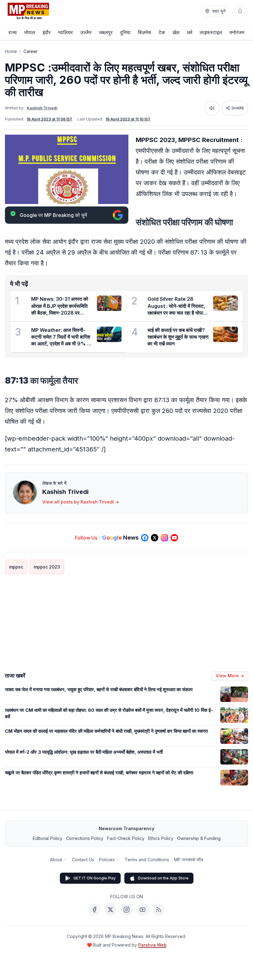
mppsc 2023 (47, 566)
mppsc (16, 566)
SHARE (237, 108)
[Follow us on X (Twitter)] (154, 537)
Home (11, 51)
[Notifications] (240, 11)
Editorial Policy (47, 838)
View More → (230, 675)
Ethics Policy (160, 838)
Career (30, 51)
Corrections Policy (84, 838)
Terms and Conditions (147, 859)
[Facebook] (94, 909)
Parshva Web (152, 945)
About (56, 859)
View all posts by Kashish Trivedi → (80, 501)
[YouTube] (142, 909)
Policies (107, 859)
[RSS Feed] (158, 909)
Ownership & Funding (199, 838)
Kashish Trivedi (42, 108)
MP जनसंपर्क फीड (188, 859)
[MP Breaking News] (28, 11)
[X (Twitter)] (110, 909)
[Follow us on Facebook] (144, 537)
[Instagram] (126, 909)
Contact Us (83, 859)
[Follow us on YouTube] (174, 537)
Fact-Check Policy (125, 838)
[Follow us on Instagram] (164, 537)
